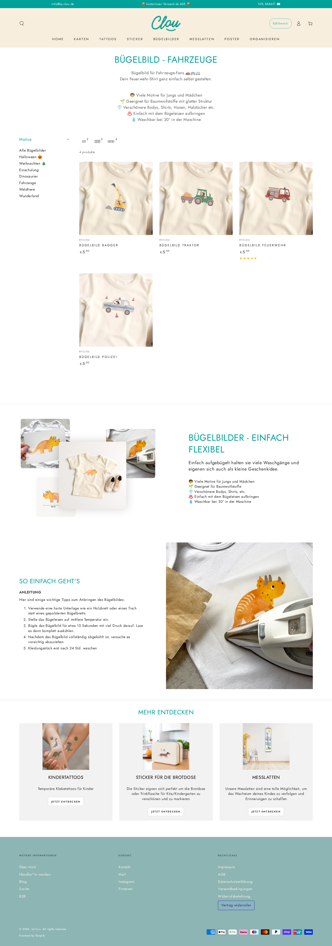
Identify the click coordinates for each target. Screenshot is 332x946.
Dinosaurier (28, 176)
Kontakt (125, 867)
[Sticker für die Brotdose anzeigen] (166, 746)
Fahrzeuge (27, 182)
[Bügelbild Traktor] (196, 198)
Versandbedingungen (235, 888)
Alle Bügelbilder (32, 150)
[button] (22, 23)
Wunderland (29, 195)
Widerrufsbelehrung (234, 896)
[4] (110, 141)
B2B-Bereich (280, 23)
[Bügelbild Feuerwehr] (276, 198)
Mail (122, 874)
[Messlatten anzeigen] (266, 746)
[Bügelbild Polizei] (116, 310)
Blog (23, 881)
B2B (22, 896)
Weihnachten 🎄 (32, 163)
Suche (24, 888)
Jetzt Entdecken (65, 801)
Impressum (226, 867)
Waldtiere (27, 189)
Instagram (126, 881)
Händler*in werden (34, 874)
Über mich (27, 867)
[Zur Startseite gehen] (166, 23)
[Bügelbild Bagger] (116, 198)
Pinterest (125, 888)
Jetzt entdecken (165, 811)
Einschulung (29, 169)
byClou (36, 929)
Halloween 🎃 (30, 156)
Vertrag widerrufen (236, 905)
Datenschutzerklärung (235, 881)
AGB (222, 874)
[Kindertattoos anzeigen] (65, 746)
